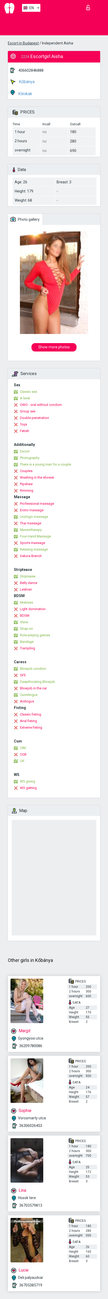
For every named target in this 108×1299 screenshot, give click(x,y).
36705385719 (30, 1285)
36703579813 (30, 1205)
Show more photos (54, 347)
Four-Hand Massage (35, 536)
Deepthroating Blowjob (37, 682)
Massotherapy (31, 530)
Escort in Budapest (23, 43)
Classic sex (28, 392)
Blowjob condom (33, 669)
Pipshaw (26, 484)
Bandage (27, 642)
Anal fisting (28, 721)
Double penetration (34, 418)
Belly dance (28, 583)
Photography (29, 458)
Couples (26, 471)
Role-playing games (35, 635)
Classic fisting (30, 714)
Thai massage (30, 523)
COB (23, 754)
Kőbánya (26, 81)
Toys (23, 424)
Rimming (26, 490)
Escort (25, 451)
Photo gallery (28, 219)
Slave (24, 622)
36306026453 (30, 1125)
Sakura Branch (31, 556)
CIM (23, 748)
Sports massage (32, 543)
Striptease (27, 576)
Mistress (26, 602)
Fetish (24, 431)
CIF (22, 761)
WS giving (27, 781)
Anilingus (27, 701)
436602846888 (31, 70)
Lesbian (26, 589)
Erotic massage (32, 510)
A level (25, 398)
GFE (23, 675)
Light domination (33, 609)
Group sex (27, 411)
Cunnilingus (28, 695)
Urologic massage (34, 517)
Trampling (27, 648)
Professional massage (37, 504)
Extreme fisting (31, 727)
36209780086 (30, 1045)
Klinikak (24, 93)
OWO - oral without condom (41, 405)
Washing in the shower (37, 477)
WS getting (28, 788)
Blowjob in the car (33, 688)
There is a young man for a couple (45, 464)
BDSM (24, 615)
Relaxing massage (34, 549)
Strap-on (26, 629)
